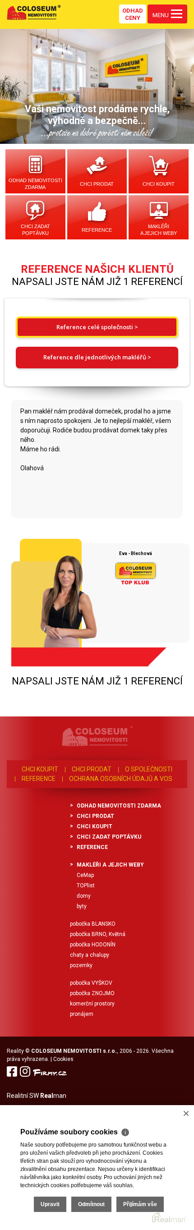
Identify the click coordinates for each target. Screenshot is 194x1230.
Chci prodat (97, 184)
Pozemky (81, 965)
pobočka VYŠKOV (91, 983)
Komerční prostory (92, 1004)
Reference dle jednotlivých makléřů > (97, 357)
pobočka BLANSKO (92, 924)
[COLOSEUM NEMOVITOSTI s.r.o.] (34, 12)
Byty (82, 906)
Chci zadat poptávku (35, 230)
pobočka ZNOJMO (92, 993)
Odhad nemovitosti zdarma (35, 184)
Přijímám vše (140, 1204)
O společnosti (148, 769)
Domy (84, 896)
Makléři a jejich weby (158, 230)
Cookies (63, 1059)
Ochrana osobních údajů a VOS (120, 778)
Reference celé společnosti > (97, 327)
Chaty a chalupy (89, 955)
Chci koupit (159, 184)
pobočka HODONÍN (92, 944)
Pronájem (81, 1014)
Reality (15, 1051)
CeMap (85, 875)
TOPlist (86, 885)
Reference (97, 230)
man (53, 1095)
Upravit (50, 1204)
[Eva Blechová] (49, 599)
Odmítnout (91, 1204)
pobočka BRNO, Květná (97, 934)
